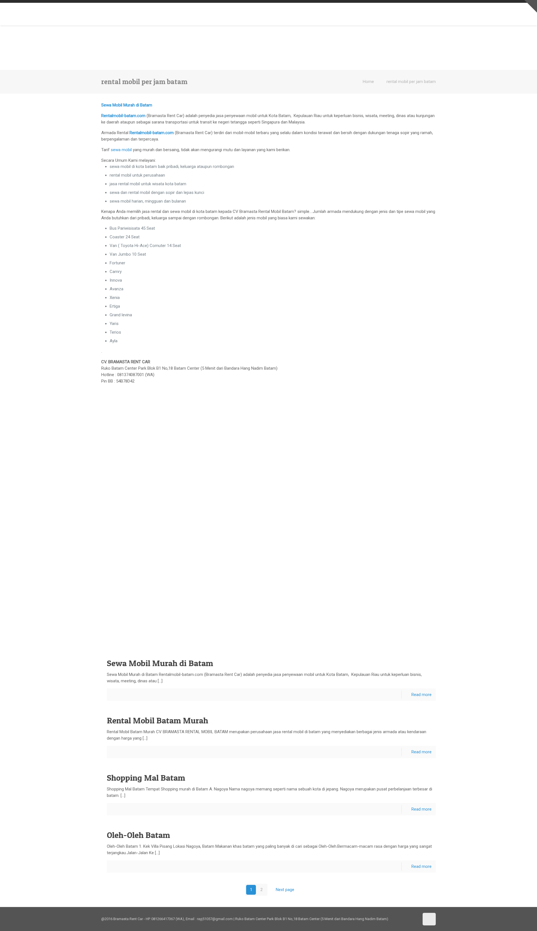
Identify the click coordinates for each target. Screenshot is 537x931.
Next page (285, 889)
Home (368, 81)
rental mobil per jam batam (411, 81)
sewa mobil (121, 149)
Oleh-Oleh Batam (138, 835)
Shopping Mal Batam (146, 778)
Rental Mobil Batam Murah (157, 720)
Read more (421, 694)
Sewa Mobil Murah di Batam (160, 663)
